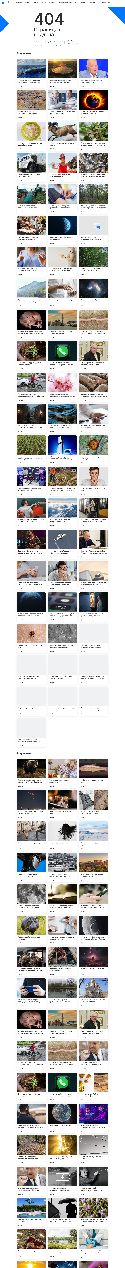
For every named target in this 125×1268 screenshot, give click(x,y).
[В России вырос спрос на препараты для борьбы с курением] (31, 262)
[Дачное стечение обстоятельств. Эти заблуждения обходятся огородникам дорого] (62, 481)
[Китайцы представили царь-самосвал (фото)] (31, 167)
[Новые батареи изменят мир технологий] (62, 826)
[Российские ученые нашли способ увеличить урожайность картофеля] (31, 450)
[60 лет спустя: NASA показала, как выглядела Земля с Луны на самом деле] (93, 1181)
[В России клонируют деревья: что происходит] (31, 356)
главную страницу (55, 45)
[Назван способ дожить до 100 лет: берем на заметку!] (31, 230)
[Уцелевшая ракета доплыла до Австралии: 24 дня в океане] (31, 73)
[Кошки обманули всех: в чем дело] (62, 1056)
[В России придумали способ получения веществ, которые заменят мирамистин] (62, 921)
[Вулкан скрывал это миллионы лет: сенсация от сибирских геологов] (31, 293)
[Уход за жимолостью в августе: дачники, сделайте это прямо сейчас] (93, 136)
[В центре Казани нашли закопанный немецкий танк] (93, 1056)
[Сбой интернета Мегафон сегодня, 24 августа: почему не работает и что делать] (31, 1244)
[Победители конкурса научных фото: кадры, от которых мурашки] (93, 764)
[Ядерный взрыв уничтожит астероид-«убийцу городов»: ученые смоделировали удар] (62, 795)
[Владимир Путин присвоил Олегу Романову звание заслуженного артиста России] (93, 544)
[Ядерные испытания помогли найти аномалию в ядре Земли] (93, 889)
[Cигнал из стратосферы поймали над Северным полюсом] (93, 1087)
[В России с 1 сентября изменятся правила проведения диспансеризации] (62, 105)
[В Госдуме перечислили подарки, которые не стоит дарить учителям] (31, 513)
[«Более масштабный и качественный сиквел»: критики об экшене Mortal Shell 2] (31, 418)
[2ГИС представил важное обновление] (31, 764)
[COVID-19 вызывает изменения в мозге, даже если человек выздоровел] (62, 575)
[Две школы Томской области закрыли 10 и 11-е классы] (93, 921)
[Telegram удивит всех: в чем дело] (62, 293)
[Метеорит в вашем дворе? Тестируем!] (93, 450)
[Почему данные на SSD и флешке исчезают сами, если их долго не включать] (93, 575)
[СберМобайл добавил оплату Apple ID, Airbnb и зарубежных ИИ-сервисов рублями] (93, 670)
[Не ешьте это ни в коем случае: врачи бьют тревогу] (31, 136)
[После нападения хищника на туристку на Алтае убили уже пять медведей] (31, 1024)
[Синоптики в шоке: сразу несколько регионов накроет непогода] (31, 732)
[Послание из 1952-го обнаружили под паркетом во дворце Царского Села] (31, 105)
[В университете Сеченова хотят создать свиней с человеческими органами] (93, 387)
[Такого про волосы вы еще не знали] (62, 1087)
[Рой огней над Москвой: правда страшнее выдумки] (31, 1056)
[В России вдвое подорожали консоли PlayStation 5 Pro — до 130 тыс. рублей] (62, 450)
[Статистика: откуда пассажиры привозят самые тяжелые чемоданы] (62, 858)
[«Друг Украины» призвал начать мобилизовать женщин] (93, 356)
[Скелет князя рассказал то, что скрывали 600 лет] (93, 1244)
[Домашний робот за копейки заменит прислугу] (62, 670)
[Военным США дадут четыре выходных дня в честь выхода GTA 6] (31, 544)
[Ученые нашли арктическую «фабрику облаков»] (62, 513)
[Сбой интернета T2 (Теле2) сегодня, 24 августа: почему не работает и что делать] (31, 575)
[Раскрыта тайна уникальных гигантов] (31, 1181)
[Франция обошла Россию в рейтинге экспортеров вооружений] (62, 544)
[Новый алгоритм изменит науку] (31, 921)
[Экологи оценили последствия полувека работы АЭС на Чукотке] (93, 199)
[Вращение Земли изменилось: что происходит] (62, 230)
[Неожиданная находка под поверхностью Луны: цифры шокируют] (31, 1150)
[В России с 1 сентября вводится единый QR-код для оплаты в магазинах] (62, 607)
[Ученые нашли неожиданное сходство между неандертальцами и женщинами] (62, 1212)
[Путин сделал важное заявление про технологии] (31, 983)
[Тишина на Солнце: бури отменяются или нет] (93, 952)
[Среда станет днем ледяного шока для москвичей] (93, 262)
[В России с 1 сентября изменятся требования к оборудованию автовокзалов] (93, 513)
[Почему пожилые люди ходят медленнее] (31, 1087)
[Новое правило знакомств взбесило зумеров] (62, 167)
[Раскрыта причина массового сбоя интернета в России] (62, 418)
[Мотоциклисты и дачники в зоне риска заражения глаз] (62, 889)
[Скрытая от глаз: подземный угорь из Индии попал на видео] (93, 324)
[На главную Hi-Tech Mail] (8, 2)
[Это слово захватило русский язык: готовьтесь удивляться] (62, 1150)
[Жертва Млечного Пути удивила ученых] (93, 293)
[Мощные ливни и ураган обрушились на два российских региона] (31, 387)
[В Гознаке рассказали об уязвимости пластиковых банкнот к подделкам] (93, 732)
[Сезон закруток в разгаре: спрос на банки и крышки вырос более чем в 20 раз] (62, 701)
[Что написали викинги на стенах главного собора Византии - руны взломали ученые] (93, 858)
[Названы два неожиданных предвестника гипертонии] (62, 199)
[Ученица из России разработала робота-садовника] (31, 795)
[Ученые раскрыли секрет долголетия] (62, 1024)
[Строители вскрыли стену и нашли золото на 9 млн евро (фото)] (62, 732)
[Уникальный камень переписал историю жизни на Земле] (62, 73)
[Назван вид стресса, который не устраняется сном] (62, 1181)
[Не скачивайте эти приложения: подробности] (93, 418)
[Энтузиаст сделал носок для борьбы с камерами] (31, 1118)
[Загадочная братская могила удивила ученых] (93, 1118)
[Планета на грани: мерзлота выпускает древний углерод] (31, 670)
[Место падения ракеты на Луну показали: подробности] (62, 638)
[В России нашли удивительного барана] (62, 136)
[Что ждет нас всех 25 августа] (93, 1212)
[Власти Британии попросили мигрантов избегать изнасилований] (62, 324)
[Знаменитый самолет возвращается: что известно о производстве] (31, 199)
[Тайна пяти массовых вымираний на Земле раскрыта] (93, 105)
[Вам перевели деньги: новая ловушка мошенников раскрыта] (93, 1150)
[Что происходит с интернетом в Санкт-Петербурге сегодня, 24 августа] (62, 262)
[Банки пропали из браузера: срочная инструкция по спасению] (62, 952)
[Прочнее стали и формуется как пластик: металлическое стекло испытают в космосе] (93, 167)
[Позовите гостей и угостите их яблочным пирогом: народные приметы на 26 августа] (93, 701)
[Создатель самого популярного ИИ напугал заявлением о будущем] (93, 826)
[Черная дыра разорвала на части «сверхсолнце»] (31, 701)
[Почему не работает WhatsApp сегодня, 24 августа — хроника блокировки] (62, 356)
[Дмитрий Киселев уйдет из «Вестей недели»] (93, 73)
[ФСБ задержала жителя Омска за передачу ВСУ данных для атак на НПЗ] (31, 1212)
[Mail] (3, 2)
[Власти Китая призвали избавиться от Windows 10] (93, 230)
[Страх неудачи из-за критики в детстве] (93, 481)
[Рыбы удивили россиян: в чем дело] (93, 1024)
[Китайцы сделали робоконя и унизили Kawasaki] (31, 481)
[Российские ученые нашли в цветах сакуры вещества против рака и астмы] (62, 387)
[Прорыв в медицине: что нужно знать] (31, 638)
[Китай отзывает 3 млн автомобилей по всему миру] (62, 1118)
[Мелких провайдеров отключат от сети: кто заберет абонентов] (93, 795)
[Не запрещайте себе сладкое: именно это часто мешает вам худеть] (31, 826)
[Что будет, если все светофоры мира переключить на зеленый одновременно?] (31, 889)
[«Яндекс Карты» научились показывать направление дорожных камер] (93, 638)
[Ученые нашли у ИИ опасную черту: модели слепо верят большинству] (31, 858)
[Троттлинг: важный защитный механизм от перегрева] (31, 952)
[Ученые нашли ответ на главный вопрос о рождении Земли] (31, 607)
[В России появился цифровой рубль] (62, 764)
